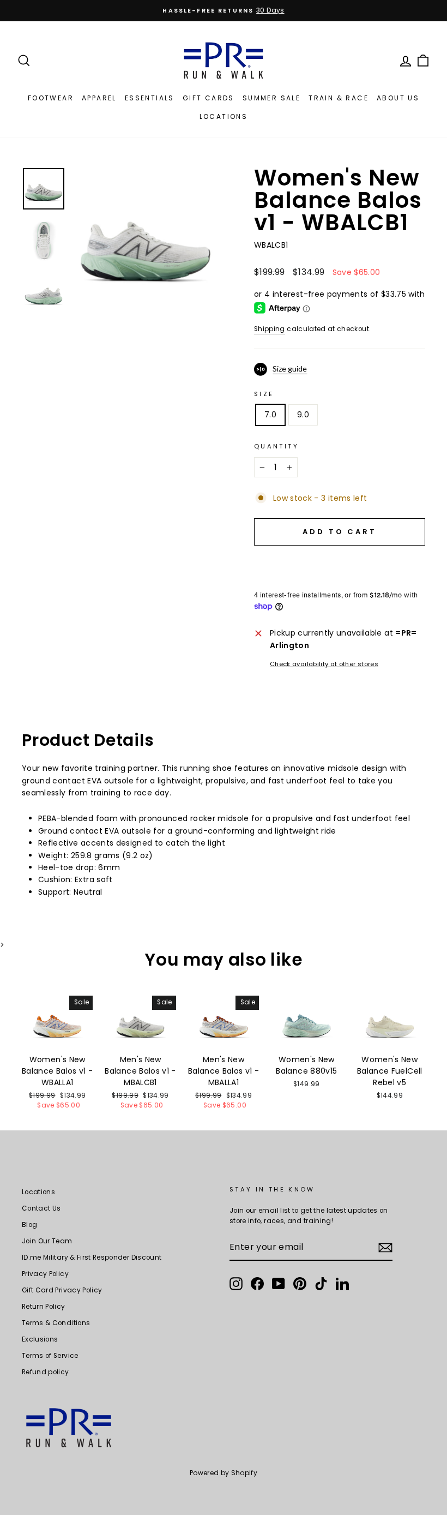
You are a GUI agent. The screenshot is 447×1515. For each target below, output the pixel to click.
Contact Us (41, 1208)
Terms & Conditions (56, 1323)
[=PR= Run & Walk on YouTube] (278, 1283)
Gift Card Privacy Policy (62, 1290)
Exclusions (40, 1339)
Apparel (99, 98)
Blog (29, 1224)
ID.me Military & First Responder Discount (91, 1257)
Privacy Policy (45, 1274)
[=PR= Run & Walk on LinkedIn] (342, 1283)
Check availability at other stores (324, 664)
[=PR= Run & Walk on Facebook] (257, 1283)
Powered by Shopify (223, 1472)
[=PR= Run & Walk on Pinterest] (299, 1283)
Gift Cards (208, 98)
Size (264, 394)
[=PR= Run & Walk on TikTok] (321, 1283)
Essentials (149, 98)
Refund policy (45, 1372)
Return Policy (43, 1306)
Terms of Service (50, 1355)
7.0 (270, 414)
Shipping (269, 329)
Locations (224, 116)
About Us (398, 98)
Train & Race (339, 98)
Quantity (276, 446)
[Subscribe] (385, 1247)
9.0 (303, 414)
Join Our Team (47, 1241)
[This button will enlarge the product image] (146, 239)
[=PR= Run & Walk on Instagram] (236, 1283)
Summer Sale (271, 98)
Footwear (51, 98)
